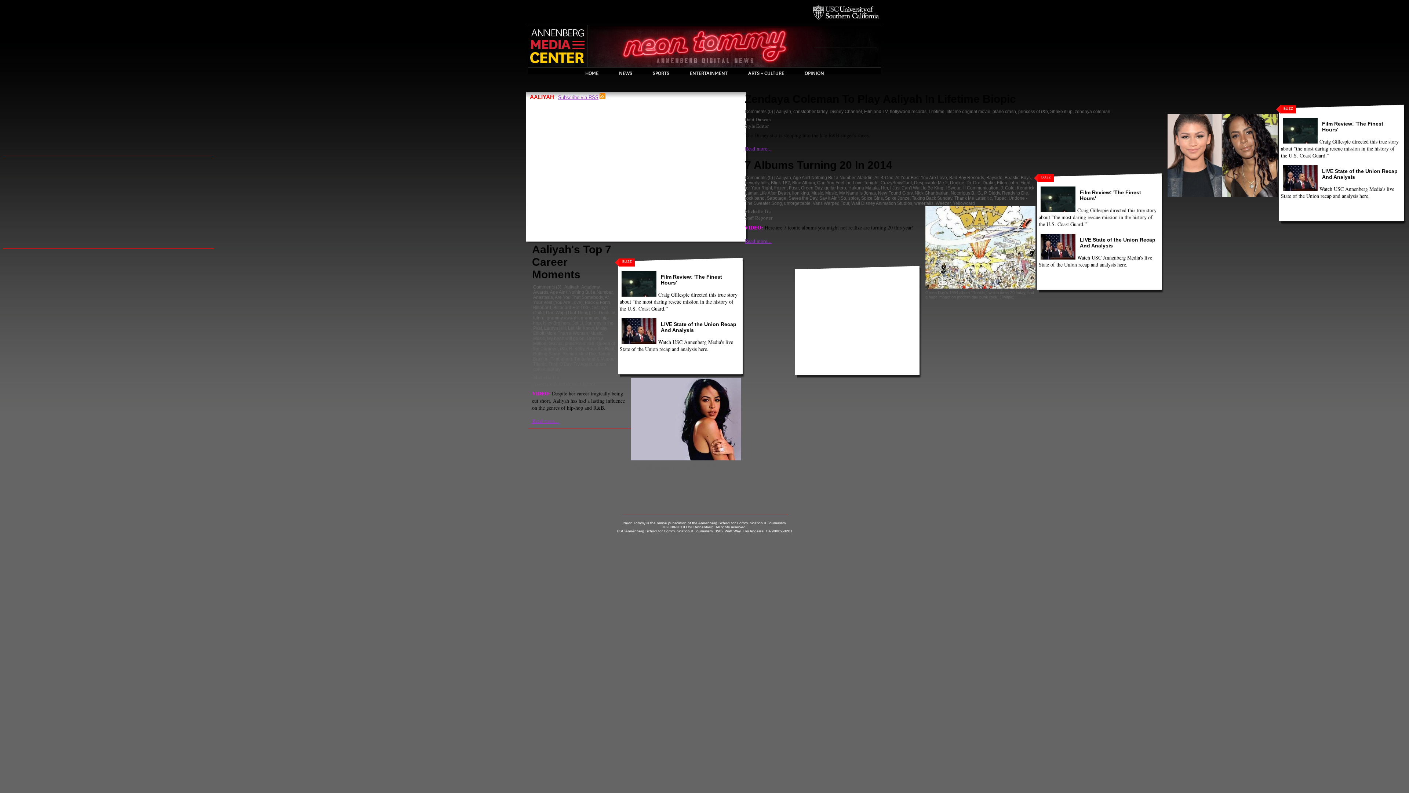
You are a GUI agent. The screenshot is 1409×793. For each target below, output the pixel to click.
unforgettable (797, 203)
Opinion (814, 73)
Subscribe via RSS (578, 97)
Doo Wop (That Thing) (568, 312)
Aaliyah (571, 287)
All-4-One (883, 177)
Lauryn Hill (555, 328)
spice (853, 198)
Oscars (555, 343)
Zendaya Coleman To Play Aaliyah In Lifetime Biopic (880, 99)
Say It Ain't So (832, 198)
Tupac (1000, 198)
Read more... (545, 420)
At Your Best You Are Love (921, 177)
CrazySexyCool (896, 182)
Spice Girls (872, 198)
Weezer (943, 203)
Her (884, 188)
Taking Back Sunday (932, 198)
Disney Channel (846, 111)
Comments (544, 287)
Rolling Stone (546, 353)
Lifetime (936, 111)
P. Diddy (992, 193)
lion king (800, 193)
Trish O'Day (560, 364)
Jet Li (577, 323)
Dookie (957, 182)
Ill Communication (980, 188)
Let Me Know (581, 328)
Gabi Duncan (758, 119)
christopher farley (810, 111)
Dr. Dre (973, 182)
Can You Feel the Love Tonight (847, 182)
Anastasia (543, 297)
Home (591, 73)
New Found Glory (895, 193)
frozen (780, 188)
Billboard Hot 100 (570, 307)
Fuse (794, 188)
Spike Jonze (897, 198)
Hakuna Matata (863, 188)
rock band (755, 198)
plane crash (1004, 111)
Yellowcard (964, 203)
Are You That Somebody (579, 297)
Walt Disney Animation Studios (881, 203)
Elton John (1007, 182)
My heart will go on (566, 338)
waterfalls (923, 203)
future (539, 318)
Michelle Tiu (546, 377)
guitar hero (835, 188)
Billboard (542, 307)
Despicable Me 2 (931, 182)
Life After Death (775, 193)
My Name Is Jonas (857, 193)
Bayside (994, 177)
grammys (590, 318)
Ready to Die (1015, 193)
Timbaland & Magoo (594, 359)
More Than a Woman (567, 333)
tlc (989, 198)
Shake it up (1061, 111)
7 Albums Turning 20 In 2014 (818, 165)
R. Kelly (576, 348)
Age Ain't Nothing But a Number (581, 292)
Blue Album (803, 182)
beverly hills (757, 182)
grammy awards (563, 318)
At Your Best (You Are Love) (571, 300)
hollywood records (908, 111)
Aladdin (865, 177)
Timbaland (561, 359)
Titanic (539, 364)
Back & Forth (597, 302)
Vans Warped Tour (831, 203)
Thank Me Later (969, 198)
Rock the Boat (600, 348)
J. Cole (1008, 188)
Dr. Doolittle (603, 312)
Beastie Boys (1018, 177)
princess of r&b (579, 343)
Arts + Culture (766, 73)
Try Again (583, 364)
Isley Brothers (556, 323)
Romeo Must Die (579, 353)
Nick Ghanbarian (932, 193)
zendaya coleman (1092, 111)
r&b (563, 348)
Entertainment (709, 73)
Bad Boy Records (966, 177)
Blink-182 (780, 182)
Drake (989, 182)
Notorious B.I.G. (966, 193)
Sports (661, 73)
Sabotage (776, 198)
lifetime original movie (968, 111)
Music (596, 333)
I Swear (953, 188)
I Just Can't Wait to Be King (916, 188)
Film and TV (876, 111)
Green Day (811, 188)
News (625, 73)
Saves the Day (803, 198)
